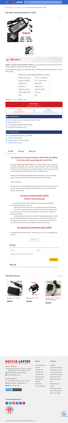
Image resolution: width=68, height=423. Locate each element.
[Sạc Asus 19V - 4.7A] (34, 288)
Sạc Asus (23, 7)
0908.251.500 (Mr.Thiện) (15, 138)
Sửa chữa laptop (39, 377)
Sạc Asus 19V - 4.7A (32, 298)
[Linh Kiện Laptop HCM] (16, 2)
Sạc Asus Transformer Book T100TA (36, 7)
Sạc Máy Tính (39, 370)
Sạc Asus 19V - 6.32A (13, 298)
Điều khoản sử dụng (55, 388)
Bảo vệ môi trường (55, 393)
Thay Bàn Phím (39, 372)
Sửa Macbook (39, 379)
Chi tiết (10, 151)
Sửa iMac (37, 381)
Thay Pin (37, 367)
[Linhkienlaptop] (17, 362)
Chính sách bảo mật (55, 390)
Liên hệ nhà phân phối (56, 367)
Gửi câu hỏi (54, 259)
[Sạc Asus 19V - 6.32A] (15, 288)
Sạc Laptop (17, 7)
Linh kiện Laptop (9, 7)
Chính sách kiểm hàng (56, 374)
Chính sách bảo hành (56, 372)
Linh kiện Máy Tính (40, 365)
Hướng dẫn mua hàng (56, 370)
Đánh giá (32, 151)
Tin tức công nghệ (40, 386)
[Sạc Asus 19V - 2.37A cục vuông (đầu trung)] (53, 288)
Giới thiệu (52, 365)
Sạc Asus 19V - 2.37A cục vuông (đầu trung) (52, 298)
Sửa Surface (38, 384)
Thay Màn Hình (39, 374)
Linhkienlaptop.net (19, 420)
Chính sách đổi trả (55, 377)
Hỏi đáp (21, 151)
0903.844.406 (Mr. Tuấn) (15, 143)
